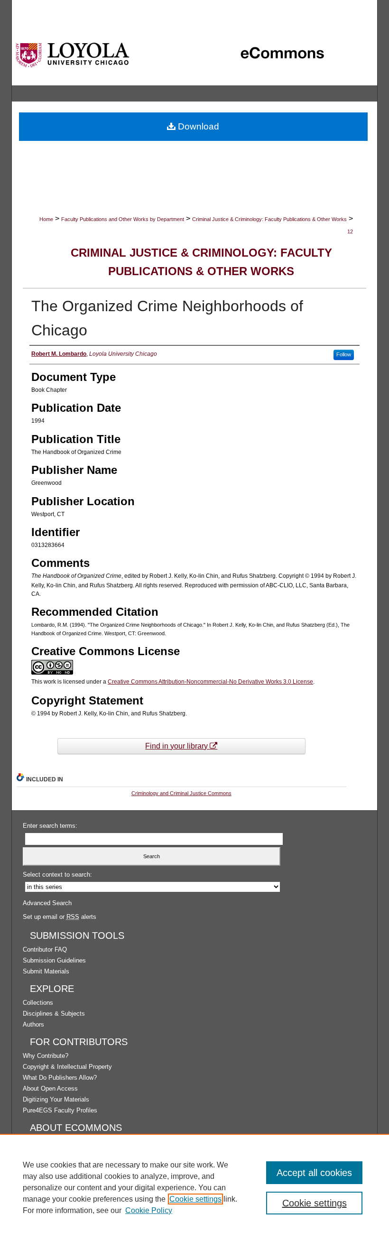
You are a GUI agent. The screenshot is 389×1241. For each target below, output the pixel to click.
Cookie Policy (148, 1210)
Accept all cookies (314, 1172)
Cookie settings (195, 1199)
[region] (194, 1187)
